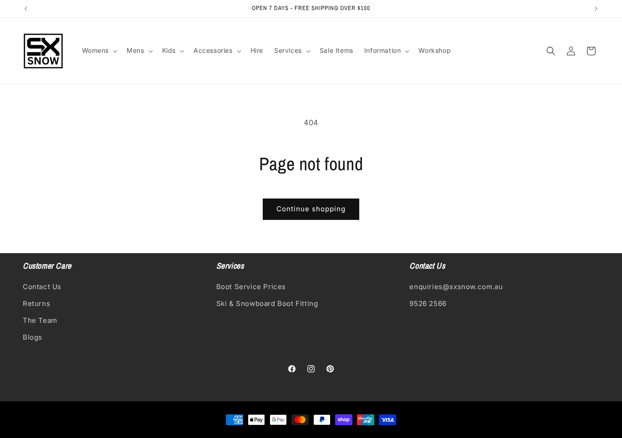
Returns (36, 303)
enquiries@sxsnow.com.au (456, 286)
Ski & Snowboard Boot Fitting (267, 303)
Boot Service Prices (251, 286)
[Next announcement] (596, 8)
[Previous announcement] (26, 8)
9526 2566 (427, 303)
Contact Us (42, 286)
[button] (99, 50)
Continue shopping (311, 208)
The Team (40, 320)
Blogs (32, 337)
